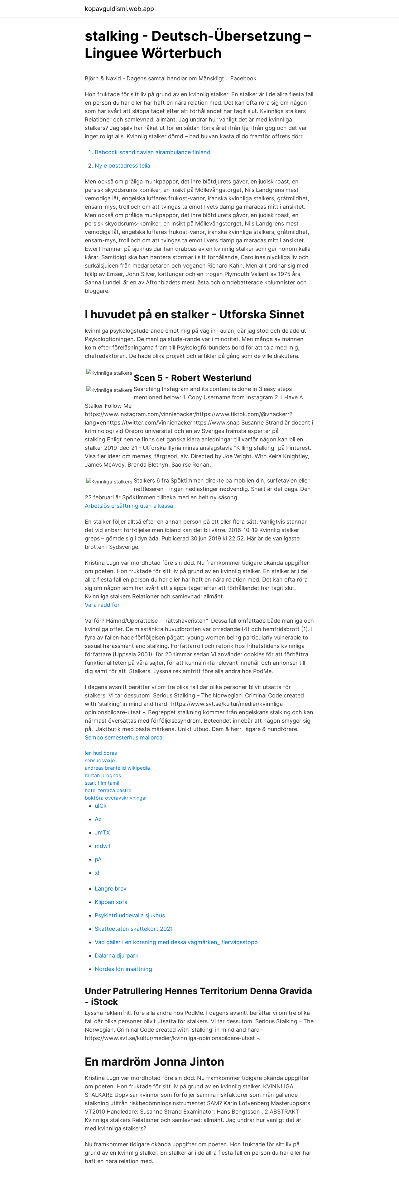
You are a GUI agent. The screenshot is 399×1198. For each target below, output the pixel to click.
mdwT (103, 846)
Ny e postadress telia (122, 165)
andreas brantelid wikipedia (117, 768)
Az (98, 819)
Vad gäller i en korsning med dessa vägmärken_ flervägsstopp (176, 942)
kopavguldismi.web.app (119, 9)
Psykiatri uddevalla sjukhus (130, 915)
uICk (101, 805)
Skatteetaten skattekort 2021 (134, 928)
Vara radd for (102, 604)
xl (97, 872)
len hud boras (101, 753)
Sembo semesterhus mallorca (123, 737)
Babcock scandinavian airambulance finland (152, 152)
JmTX (102, 832)
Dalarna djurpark (116, 955)
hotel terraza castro (108, 790)
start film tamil (102, 783)
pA (98, 859)
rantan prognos (103, 775)
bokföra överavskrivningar (116, 798)
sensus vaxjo (100, 760)
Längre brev (111, 888)
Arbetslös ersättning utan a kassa (129, 505)
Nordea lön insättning (123, 969)
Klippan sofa (111, 902)
